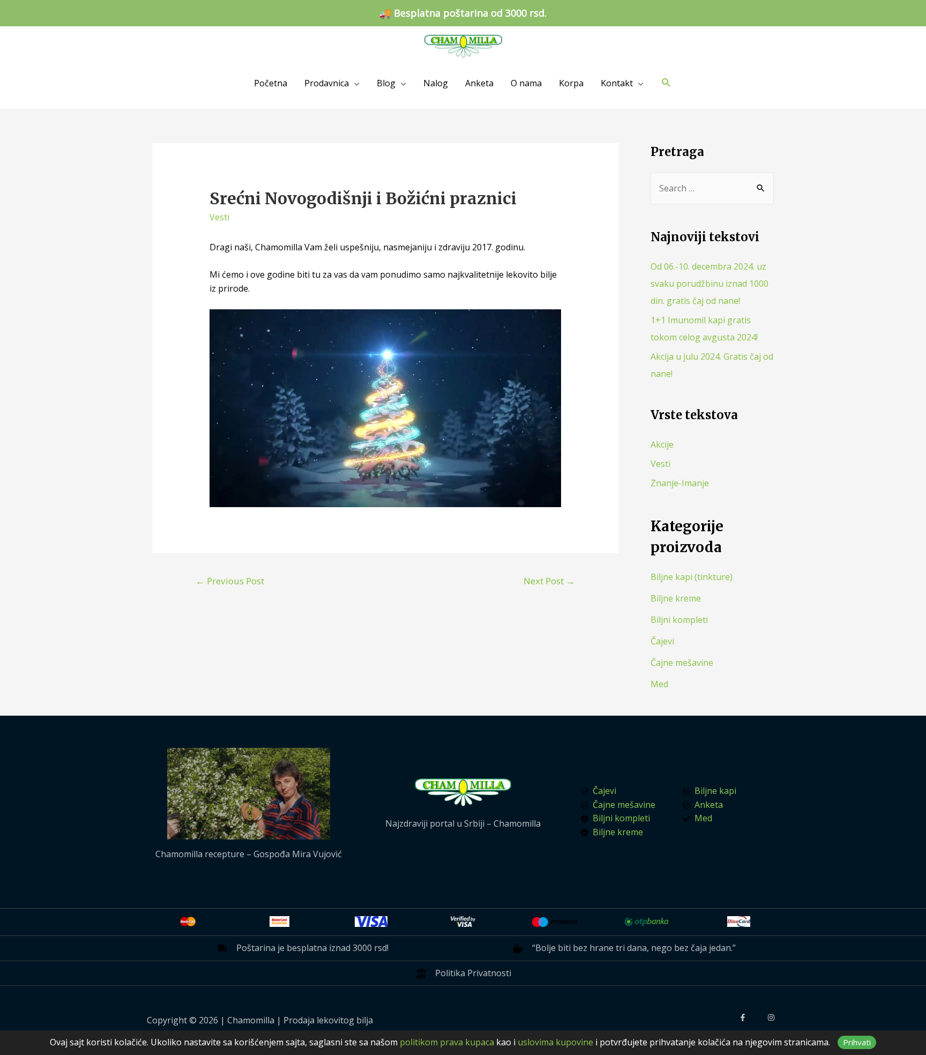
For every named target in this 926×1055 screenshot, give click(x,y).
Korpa (571, 83)
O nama (526, 83)
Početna (270, 83)
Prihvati (857, 1042)
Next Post (549, 581)
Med (659, 684)
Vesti (219, 217)
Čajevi (662, 641)
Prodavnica (326, 83)
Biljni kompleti (679, 620)
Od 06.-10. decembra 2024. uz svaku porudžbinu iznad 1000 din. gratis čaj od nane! (709, 284)
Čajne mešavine (682, 662)
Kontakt (617, 83)
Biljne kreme (676, 598)
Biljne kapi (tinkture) (692, 577)
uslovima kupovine (555, 1042)
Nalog (435, 83)
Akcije (662, 444)
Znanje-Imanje (680, 483)
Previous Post (230, 581)
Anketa (479, 83)
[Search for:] (712, 188)
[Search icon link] (666, 82)
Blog (386, 83)
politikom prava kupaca (447, 1042)
